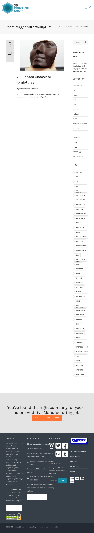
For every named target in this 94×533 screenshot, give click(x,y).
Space (75, 142)
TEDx (78, 361)
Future (75, 109)
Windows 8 (80, 375)
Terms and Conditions (78, 451)
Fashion (76, 100)
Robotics (76, 128)
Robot (79, 324)
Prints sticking (80, 320)
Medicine (76, 114)
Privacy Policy (75, 456)
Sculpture (34, 89)
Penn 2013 (80, 310)
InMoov (79, 283)
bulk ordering (80, 232)
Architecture (77, 86)
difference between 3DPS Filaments (81, 251)
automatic (80, 218)
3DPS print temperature (81, 195)
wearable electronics (81, 366)
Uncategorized (78, 156)
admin (21, 89)
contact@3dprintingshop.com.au (42, 444)
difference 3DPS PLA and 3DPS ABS (81, 246)
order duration (80, 306)
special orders (79, 343)
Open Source (79, 301)
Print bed (80, 315)
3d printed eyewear (80, 177)
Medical (79, 287)
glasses (79, 269)
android (79, 209)
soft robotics (80, 338)
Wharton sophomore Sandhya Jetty (81, 370)
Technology (77, 152)
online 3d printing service (80, 297)
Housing (80, 278)
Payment (73, 461)
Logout (72, 471)
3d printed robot (79, 182)
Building (80, 227)
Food (28, 89)
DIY (77, 255)
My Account (74, 466)
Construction (82, 237)
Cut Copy (80, 241)
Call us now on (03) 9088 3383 (47, 418)
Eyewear (76, 95)
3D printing (80, 191)
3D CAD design (79, 172)
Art (74, 90)
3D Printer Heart (79, 186)
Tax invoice (79, 356)
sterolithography (84, 351)
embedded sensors (80, 260)
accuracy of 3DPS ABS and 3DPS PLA (80, 200)
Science (75, 133)
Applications (82, 214)
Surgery (75, 147)
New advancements (80, 123)
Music (75, 119)
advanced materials (80, 205)
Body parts (78, 223)
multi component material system (81, 292)
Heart (78, 273)
